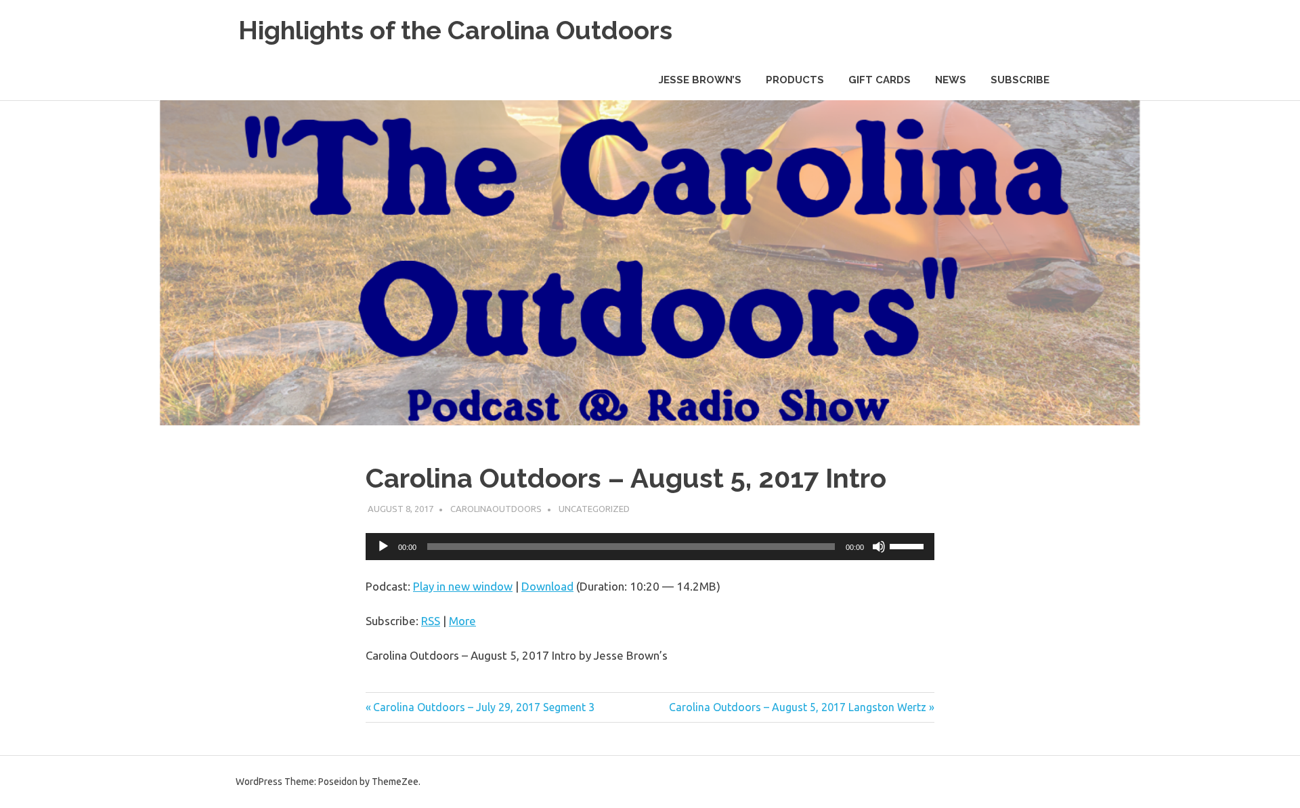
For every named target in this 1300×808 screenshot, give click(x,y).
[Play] (383, 546)
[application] (650, 546)
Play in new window (463, 586)
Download (547, 586)
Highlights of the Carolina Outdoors (455, 30)
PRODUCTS (795, 80)
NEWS (950, 80)
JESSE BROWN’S (700, 80)
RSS (430, 620)
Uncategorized (594, 508)
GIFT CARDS (879, 80)
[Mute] (879, 546)
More (462, 620)
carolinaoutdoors (496, 508)
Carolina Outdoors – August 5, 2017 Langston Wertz (797, 707)
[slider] (909, 545)
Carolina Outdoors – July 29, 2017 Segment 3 (483, 707)
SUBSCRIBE (1020, 80)
